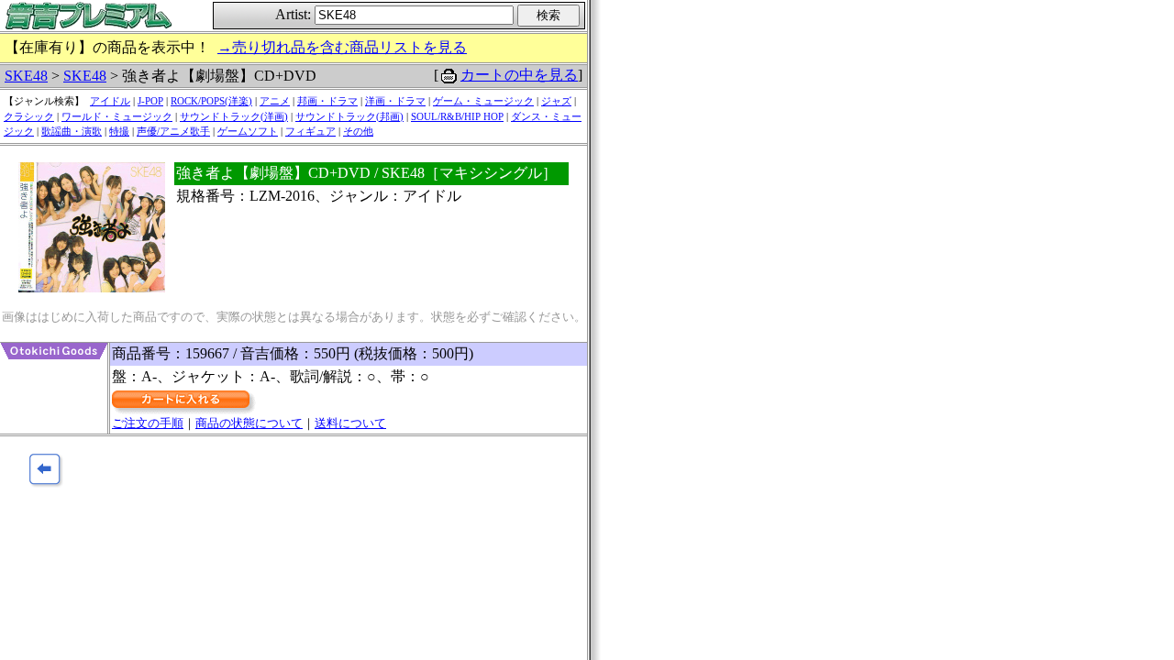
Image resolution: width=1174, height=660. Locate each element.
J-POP (150, 100)
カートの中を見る (519, 74)
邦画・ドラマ (327, 100)
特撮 (119, 131)
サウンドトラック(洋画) (234, 116)
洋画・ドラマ (395, 100)
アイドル (110, 100)
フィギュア (310, 131)
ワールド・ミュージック (116, 116)
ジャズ (556, 100)
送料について (350, 423)
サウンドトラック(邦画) (349, 116)
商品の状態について (249, 423)
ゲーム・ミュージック (483, 100)
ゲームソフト (247, 131)
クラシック (29, 116)
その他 (358, 131)
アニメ (275, 100)
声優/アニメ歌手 (173, 131)
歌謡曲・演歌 (71, 131)
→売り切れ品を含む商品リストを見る (342, 47)
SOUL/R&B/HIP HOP (457, 116)
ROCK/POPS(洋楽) (211, 100)
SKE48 (26, 75)
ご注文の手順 (147, 423)
